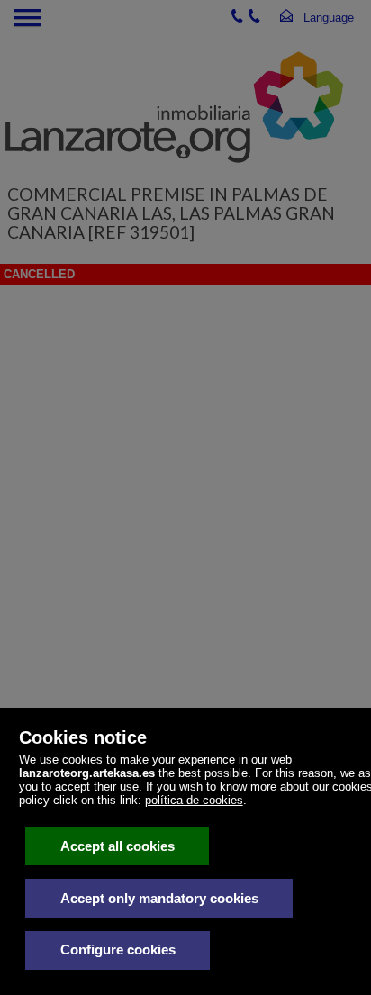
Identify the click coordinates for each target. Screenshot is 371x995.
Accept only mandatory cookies (159, 898)
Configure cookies (118, 949)
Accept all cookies (117, 846)
